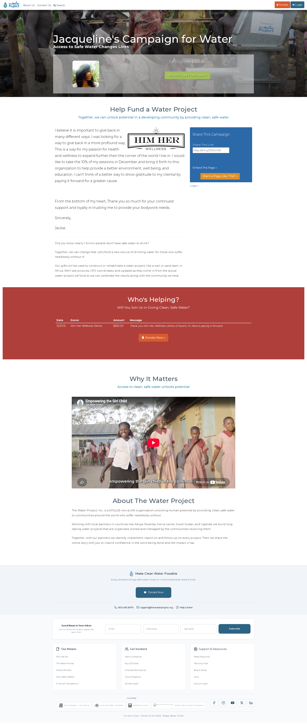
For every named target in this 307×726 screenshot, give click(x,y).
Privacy (166, 716)
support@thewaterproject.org (156, 607)
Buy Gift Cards (131, 663)
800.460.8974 (126, 607)
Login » (194, 185)
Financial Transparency (67, 683)
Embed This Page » (205, 167)
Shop (196, 677)
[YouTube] (232, 702)
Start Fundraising (133, 656)
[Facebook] (214, 702)
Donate (283, 4)
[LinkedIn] (251, 702)
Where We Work (63, 670)
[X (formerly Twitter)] (241, 702)
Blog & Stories (200, 670)
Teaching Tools (201, 663)
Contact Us (44, 5)
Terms (173, 716)
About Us (29, 5)
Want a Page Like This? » (220, 176)
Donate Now (155, 592)
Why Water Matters (65, 677)
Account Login (201, 683)
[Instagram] (223, 702)
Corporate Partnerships (135, 670)
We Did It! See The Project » (187, 75)
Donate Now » (154, 337)
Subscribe (234, 628)
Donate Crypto (131, 683)
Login (298, 4)
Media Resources (202, 656)
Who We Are (62, 656)
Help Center (186, 607)
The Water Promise (65, 663)
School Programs (133, 677)
